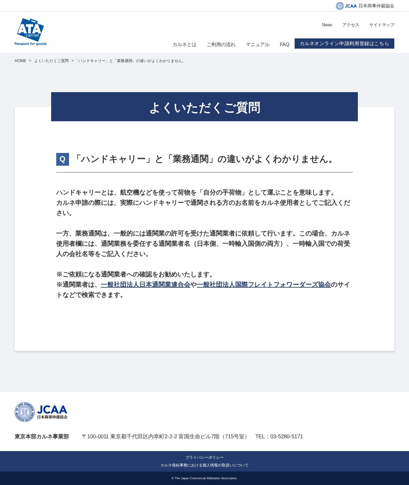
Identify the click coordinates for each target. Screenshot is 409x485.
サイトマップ (381, 24)
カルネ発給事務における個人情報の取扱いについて (204, 465)
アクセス (351, 24)
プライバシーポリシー (204, 457)
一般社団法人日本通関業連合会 (145, 284)
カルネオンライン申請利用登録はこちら (345, 43)
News (327, 24)
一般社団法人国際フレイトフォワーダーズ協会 (264, 284)
